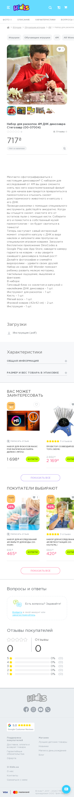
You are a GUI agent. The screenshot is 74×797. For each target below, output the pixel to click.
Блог (41, 755)
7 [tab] (44, 101)
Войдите (17, 612)
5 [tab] (39, 101)
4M (49, 27)
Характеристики (45, 19)
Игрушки (17, 27)
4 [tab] (36, 101)
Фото (7, 19)
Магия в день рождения (52, 750)
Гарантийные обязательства (15, 752)
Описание (23, 19)
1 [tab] (28, 101)
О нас (10, 771)
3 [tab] (33, 101)
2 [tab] (31, 101)
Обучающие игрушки (35, 27)
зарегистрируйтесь (23, 615)
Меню (8, 7)
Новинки (44, 746)
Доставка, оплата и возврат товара (18, 745)
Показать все (40, 477)
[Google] (20, 727)
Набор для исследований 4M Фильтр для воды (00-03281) (22, 542)
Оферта (11, 758)
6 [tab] (41, 101)
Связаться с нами (17, 780)
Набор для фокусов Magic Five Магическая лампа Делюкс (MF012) (22, 449)
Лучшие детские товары (53, 742)
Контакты (12, 775)
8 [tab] (46, 101)
